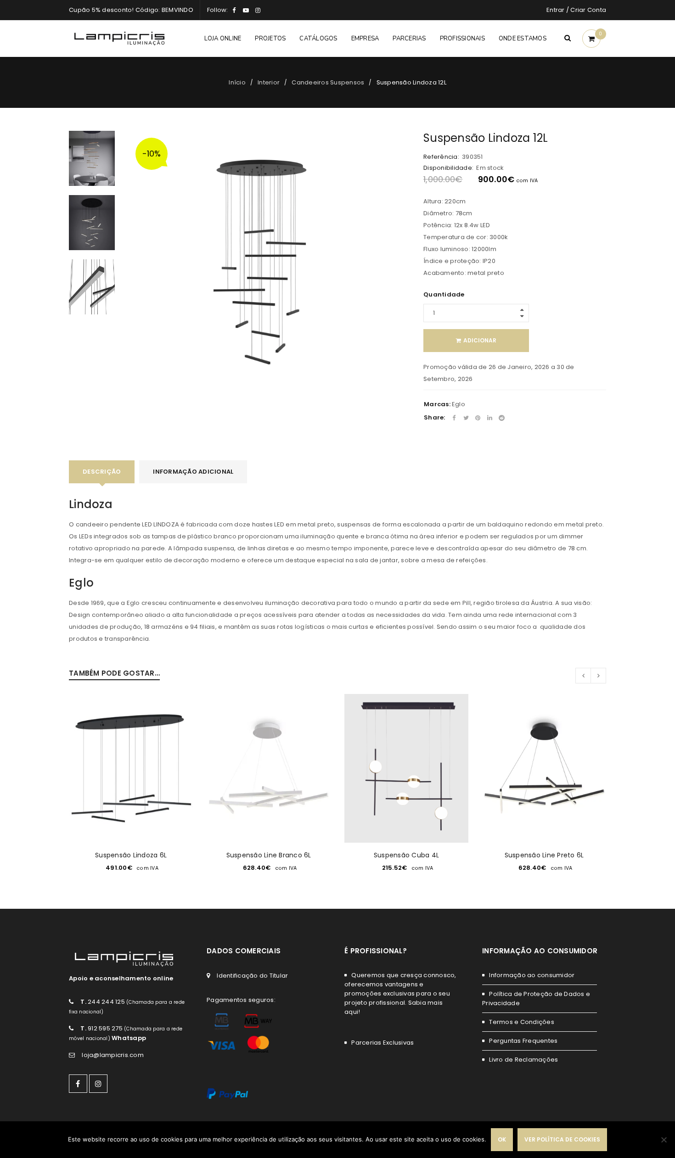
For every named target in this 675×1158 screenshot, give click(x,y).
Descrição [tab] (102, 471)
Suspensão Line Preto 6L (544, 855)
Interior (269, 82)
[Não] (663, 1139)
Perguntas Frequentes (523, 1040)
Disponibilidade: (448, 168)
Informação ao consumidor (531, 975)
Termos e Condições (521, 1022)
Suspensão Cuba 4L (406, 855)
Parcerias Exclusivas (382, 1042)
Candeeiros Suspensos (328, 82)
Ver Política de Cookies (562, 1139)
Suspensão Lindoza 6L (131, 855)
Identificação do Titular (252, 975)
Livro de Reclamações (523, 1059)
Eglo (458, 404)
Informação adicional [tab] (193, 471)
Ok (502, 1139)
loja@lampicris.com (113, 1055)
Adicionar (479, 340)
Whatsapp (129, 1038)
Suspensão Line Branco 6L (268, 855)
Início (237, 82)
